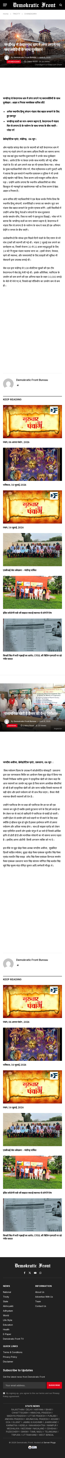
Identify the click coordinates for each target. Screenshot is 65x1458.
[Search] (60, 5)
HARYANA (12, 726)
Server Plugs (50, 1442)
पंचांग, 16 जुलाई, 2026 (13, 527)
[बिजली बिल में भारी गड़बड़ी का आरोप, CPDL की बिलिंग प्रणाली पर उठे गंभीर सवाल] (32, 635)
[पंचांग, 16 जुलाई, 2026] (32, 506)
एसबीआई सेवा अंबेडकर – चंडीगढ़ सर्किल (19, 570)
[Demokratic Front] (34, 5)
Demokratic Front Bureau (25, 57)
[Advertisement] (32, 329)
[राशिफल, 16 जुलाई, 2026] (32, 464)
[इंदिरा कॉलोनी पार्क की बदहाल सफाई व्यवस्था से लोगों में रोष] (32, 592)
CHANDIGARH (14, 62)
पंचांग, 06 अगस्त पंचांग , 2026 (16, 442)
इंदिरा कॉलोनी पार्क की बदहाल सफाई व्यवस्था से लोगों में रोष (27, 612)
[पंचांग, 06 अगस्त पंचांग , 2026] (32, 421)
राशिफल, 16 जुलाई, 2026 (14, 484)
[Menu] (5, 5)
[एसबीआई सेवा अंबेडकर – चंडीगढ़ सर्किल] (32, 549)
